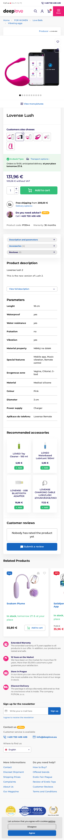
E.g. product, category (23, 33)
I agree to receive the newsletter (18, 717)
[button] (35, 11)
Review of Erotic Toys (44, 781)
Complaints (9, 781)
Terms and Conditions (45, 791)
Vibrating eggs (15, 23)
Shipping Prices (12, 777)
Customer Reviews (43, 786)
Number (10, 190)
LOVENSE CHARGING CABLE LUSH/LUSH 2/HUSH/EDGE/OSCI (46, 493)
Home (6, 20)
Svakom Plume (16, 603)
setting (51, 821)
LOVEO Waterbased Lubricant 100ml (45, 455)
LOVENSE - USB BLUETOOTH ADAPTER (19, 493)
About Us (8, 786)
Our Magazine (11, 791)
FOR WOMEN (21, 20)
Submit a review (33, 546)
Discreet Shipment (13, 772)
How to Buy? (40, 767)
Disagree (32, 826)
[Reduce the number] (16, 192)
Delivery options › (24, 206)
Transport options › (40, 159)
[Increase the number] (16, 189)
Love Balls (38, 20)
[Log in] (42, 11)
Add (20, 468)
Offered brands (41, 772)
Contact (7, 767)
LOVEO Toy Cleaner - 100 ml (19, 455)
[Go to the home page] (13, 11)
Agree (32, 833)
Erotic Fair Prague (42, 777)
